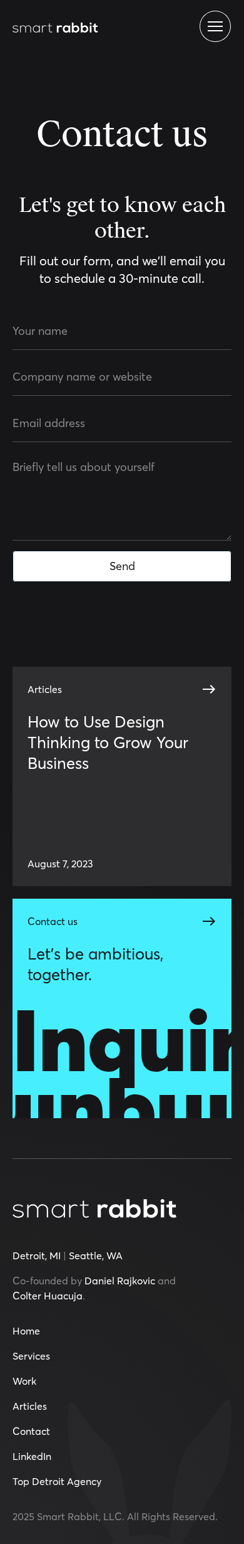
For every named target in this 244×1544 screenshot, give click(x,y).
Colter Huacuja (48, 1295)
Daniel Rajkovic (119, 1280)
